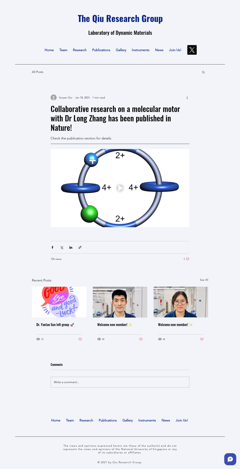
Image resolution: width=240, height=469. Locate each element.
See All (204, 279)
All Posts (37, 72)
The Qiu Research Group (120, 18)
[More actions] (187, 97)
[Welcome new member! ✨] (120, 302)
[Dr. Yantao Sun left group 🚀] (59, 302)
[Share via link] (80, 247)
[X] (192, 50)
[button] (63, 50)
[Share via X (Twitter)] (61, 247)
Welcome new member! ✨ (114, 324)
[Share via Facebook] (52, 247)
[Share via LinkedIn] (71, 247)
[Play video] (120, 188)
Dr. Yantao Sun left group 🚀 (55, 324)
